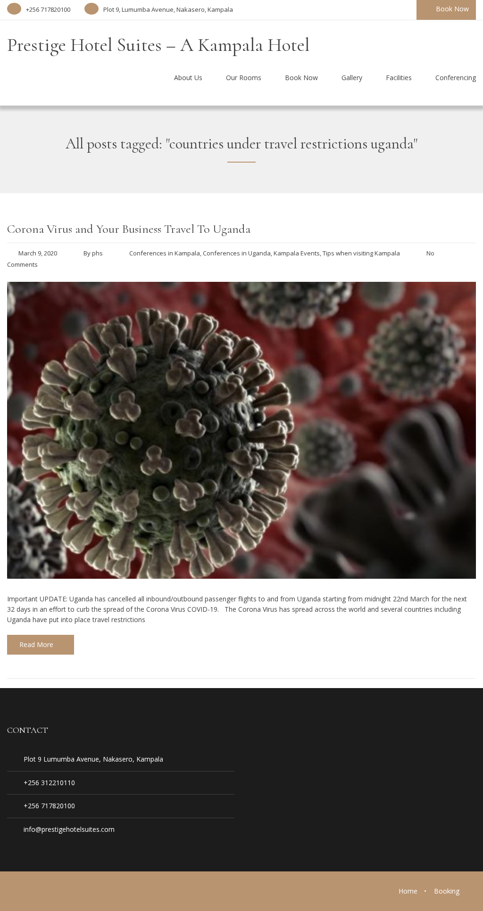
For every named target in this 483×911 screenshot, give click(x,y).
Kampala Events (297, 253)
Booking (446, 890)
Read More (36, 644)
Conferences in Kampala (164, 253)
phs (97, 253)
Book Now (452, 8)
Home (408, 890)
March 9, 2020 (37, 253)
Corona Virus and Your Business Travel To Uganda (128, 229)
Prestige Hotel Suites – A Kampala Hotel (158, 44)
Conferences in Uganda (237, 253)
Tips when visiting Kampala (361, 253)
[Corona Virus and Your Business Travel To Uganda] (241, 576)
